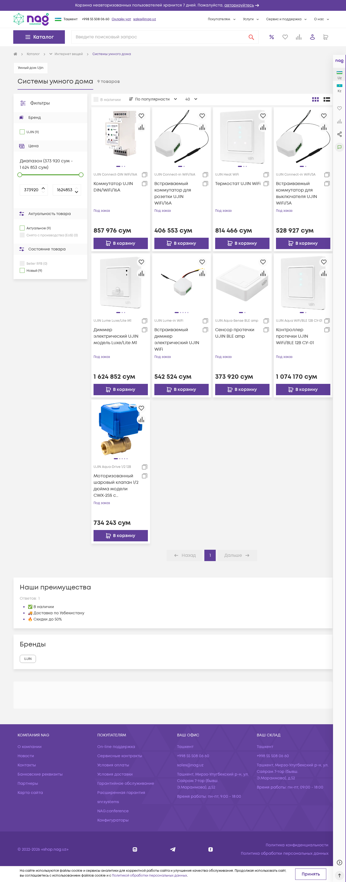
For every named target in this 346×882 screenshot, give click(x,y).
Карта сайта (30, 792)
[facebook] (210, 849)
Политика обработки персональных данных (284, 853)
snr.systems (108, 801)
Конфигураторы (113, 820)
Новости (26, 756)
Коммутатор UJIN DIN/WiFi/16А (113, 187)
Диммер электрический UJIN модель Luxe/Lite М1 (116, 336)
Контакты (27, 765)
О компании (30, 746)
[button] (173, 5)
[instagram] (135, 849)
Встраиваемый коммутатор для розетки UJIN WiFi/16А (172, 193)
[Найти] (251, 37)
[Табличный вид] (326, 99)
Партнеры (28, 783)
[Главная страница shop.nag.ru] (15, 54)
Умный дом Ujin (31, 68)
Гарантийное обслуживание (125, 783)
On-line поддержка (116, 746)
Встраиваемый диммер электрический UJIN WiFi (176, 339)
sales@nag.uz (144, 19)
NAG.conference (113, 811)
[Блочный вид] (315, 99)
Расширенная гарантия (121, 792)
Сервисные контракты (119, 756)
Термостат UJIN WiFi (238, 184)
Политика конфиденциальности (297, 845)
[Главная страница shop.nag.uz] (31, 19)
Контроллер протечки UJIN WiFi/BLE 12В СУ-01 (295, 336)
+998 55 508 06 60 (95, 19)
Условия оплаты (113, 765)
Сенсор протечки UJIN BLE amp (234, 333)
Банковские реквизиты (40, 774)
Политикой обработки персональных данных (149, 875)
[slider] (19, 174)
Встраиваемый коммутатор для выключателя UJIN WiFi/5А (296, 193)
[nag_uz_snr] (172, 849)
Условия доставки (115, 774)
